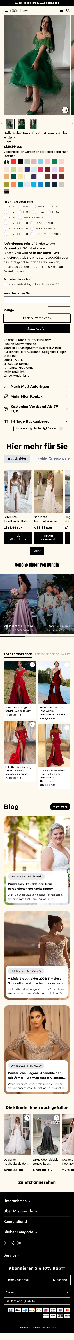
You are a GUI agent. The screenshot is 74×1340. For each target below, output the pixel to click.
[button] (6, 10)
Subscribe (60, 1280)
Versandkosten (14, 152)
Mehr (37, 551)
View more (60, 806)
